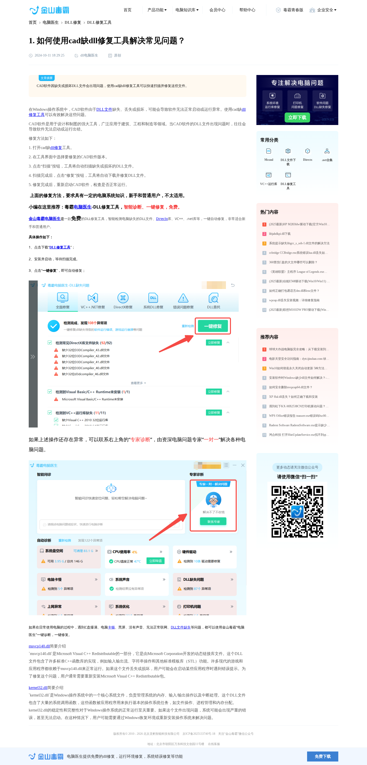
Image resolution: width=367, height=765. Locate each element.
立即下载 (297, 117)
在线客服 (214, 744)
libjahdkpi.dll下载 (280, 234)
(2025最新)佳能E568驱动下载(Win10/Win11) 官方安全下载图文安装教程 (300, 281)
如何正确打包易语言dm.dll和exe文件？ (294, 290)
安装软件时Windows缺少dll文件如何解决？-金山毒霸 (300, 378)
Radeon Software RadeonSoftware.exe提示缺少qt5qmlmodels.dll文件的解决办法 (300, 425)
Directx (162, 218)
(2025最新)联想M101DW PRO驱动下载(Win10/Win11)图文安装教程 (300, 310)
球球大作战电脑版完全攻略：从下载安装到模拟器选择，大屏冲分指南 (300, 349)
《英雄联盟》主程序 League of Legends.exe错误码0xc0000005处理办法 (300, 272)
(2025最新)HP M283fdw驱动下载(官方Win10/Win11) (300, 224)
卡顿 (111, 627)
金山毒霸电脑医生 (45, 218)
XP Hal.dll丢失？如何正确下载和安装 (293, 396)
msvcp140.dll (39, 646)
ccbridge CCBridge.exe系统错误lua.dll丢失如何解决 (300, 252)
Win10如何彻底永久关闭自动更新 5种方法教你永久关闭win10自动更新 (300, 368)
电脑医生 (51, 22)
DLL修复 (73, 22)
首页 (128, 10)
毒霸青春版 (293, 10)
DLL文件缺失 (181, 627)
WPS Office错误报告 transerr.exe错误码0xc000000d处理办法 (300, 416)
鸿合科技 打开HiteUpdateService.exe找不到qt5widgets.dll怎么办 (300, 434)
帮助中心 (247, 10)
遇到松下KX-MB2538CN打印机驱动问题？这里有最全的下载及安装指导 (300, 406)
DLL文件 (104, 109)
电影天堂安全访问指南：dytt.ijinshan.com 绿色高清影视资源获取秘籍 (300, 358)
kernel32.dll (38, 688)
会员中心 (217, 10)
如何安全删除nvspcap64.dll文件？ (291, 387)
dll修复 (56, 148)
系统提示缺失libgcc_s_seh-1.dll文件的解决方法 (299, 243)
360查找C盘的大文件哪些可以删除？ (293, 262)
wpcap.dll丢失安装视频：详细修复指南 (294, 300)
